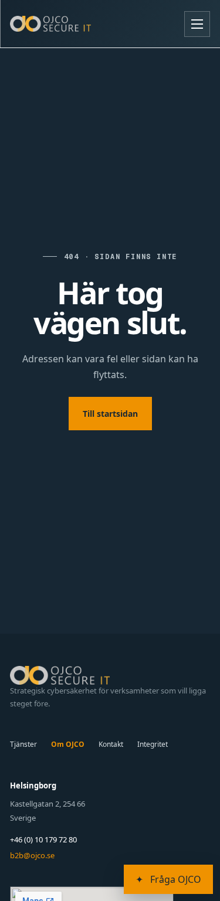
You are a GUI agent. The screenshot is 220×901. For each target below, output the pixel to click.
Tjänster (23, 744)
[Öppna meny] (197, 24)
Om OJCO (67, 744)
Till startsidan (110, 413)
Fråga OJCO (168, 879)
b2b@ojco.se (32, 855)
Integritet (152, 744)
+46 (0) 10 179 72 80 (43, 839)
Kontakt (111, 744)
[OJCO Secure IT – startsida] (50, 23)
